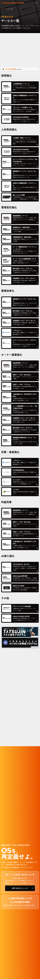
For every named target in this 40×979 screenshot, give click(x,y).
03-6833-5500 (22, 902)
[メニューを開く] (37, 3)
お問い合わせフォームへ (20, 888)
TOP (2, 9)
